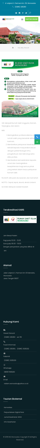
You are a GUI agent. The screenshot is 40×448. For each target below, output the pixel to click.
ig (19, 13)
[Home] (13, 48)
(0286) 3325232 (23, 349)
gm (12, 13)
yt (16, 13)
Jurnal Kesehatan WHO (13, 417)
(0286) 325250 (20, 7)
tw (26, 13)
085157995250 (9, 372)
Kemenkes (8, 407)
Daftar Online (31, 19)
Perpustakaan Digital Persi (14, 412)
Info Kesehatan (10, 422)
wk (9, 13)
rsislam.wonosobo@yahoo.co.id (16, 383)
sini (5, 251)
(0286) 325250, (10, 349)
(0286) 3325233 (10, 360)
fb (22, 13)
